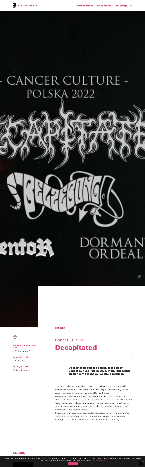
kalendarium (85, 5)
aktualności (103, 5)
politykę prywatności (98, 460)
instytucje (121, 5)
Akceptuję (73, 464)
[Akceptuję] (142, 461)
